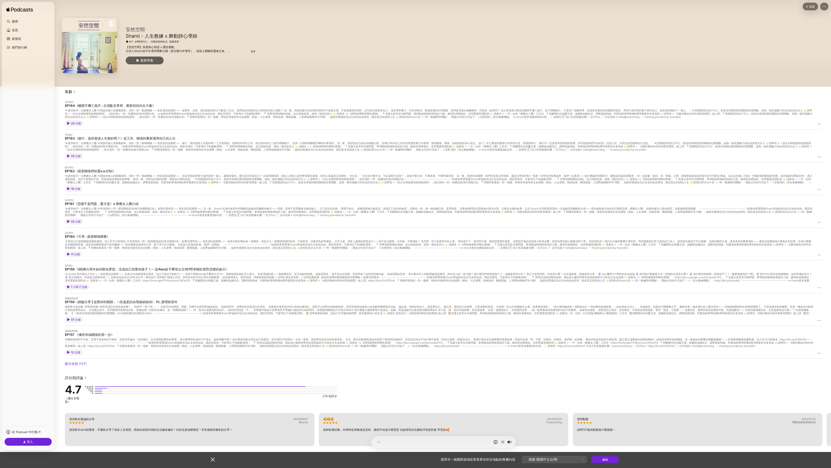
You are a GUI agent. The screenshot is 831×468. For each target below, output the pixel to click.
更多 (253, 51)
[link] (70, 91)
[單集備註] (495, 442)
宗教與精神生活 (159, 41)
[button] (28, 21)
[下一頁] (827, 429)
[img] (19, 10)
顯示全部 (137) (76, 364)
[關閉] (213, 460)
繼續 (605, 459)
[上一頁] (61, 429)
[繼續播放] (502, 442)
